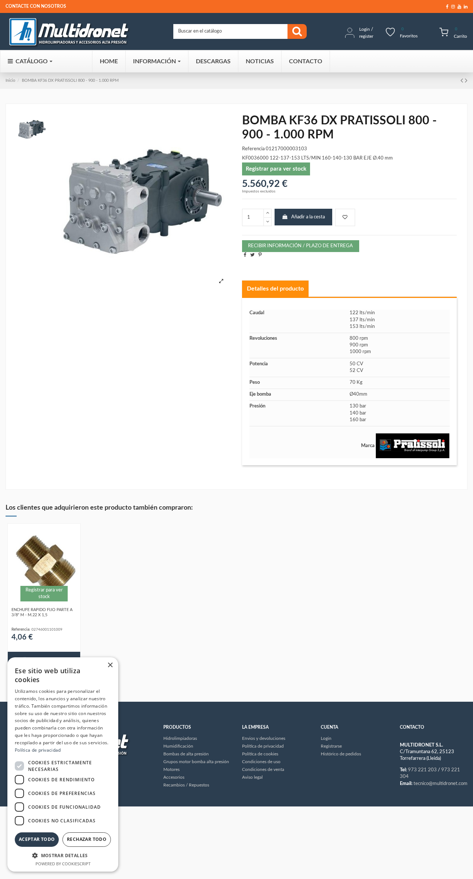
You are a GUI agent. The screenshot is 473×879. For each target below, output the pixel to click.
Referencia (253, 149)
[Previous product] (462, 80)
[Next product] (466, 80)
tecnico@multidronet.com (440, 783)
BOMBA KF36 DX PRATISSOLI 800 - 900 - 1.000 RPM (70, 80)
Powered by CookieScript (63, 863)
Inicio (10, 80)
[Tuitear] (252, 255)
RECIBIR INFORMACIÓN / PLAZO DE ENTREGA (300, 246)
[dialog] (62, 764)
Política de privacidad (38, 750)
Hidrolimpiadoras (180, 738)
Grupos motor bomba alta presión (196, 761)
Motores (171, 769)
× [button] (110, 665)
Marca (368, 445)
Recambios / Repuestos (186, 785)
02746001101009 (46, 629)
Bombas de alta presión (186, 754)
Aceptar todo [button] (37, 839)
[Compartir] (245, 255)
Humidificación (178, 746)
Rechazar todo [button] (86, 839)
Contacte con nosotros (36, 6)
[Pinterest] (260, 255)
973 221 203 (422, 770)
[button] (63, 855)
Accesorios (173, 777)
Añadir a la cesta (308, 217)
